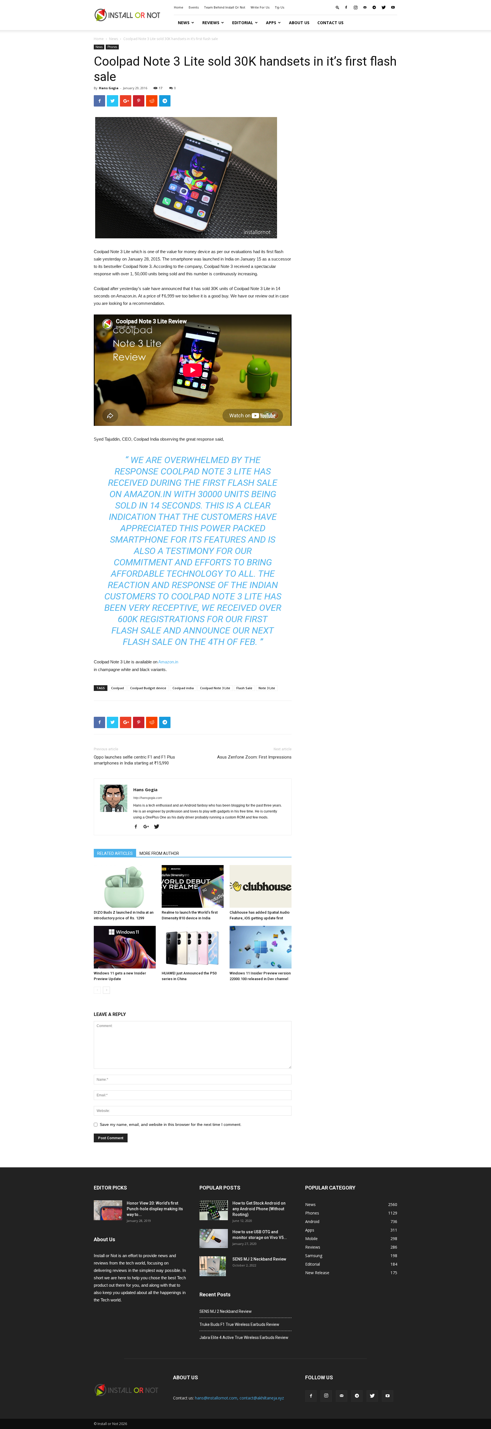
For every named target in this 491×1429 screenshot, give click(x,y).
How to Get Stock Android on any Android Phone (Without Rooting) (259, 1209)
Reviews (210, 22)
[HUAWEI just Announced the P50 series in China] (193, 947)
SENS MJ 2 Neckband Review (259, 1259)
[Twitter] (383, 7)
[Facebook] (346, 7)
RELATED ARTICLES (115, 853)
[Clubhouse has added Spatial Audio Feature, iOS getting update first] (261, 886)
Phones (112, 47)
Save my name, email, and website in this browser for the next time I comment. (171, 1124)
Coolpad (117, 688)
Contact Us (330, 22)
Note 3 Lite (267, 688)
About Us (299, 22)
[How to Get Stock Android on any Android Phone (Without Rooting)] (213, 1210)
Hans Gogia (108, 88)
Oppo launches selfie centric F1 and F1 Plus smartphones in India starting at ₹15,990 (134, 760)
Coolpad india (183, 688)
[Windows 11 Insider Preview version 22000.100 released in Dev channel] (261, 947)
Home (178, 7)
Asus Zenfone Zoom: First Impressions (254, 757)
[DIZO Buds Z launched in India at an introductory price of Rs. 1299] (125, 886)
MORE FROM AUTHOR (159, 853)
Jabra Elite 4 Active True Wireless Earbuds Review (243, 1337)
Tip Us (279, 7)
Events (194, 7)
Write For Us (260, 7)
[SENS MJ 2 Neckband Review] (212, 1266)
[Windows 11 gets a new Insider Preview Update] (125, 947)
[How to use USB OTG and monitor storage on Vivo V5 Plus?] (213, 1238)
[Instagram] (355, 7)
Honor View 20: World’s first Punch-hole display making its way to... (155, 1209)
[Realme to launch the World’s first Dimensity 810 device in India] (193, 886)
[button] (337, 7)
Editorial (242, 22)
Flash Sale (244, 688)
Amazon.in (168, 661)
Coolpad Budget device (148, 688)
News (184, 22)
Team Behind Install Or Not (224, 7)
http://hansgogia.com (147, 797)
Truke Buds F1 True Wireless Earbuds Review (239, 1324)
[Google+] (148, 827)
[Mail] (365, 7)
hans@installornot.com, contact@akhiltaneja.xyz (239, 1398)
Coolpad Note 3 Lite (215, 688)
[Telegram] (374, 7)
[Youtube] (393, 7)
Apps (271, 22)
